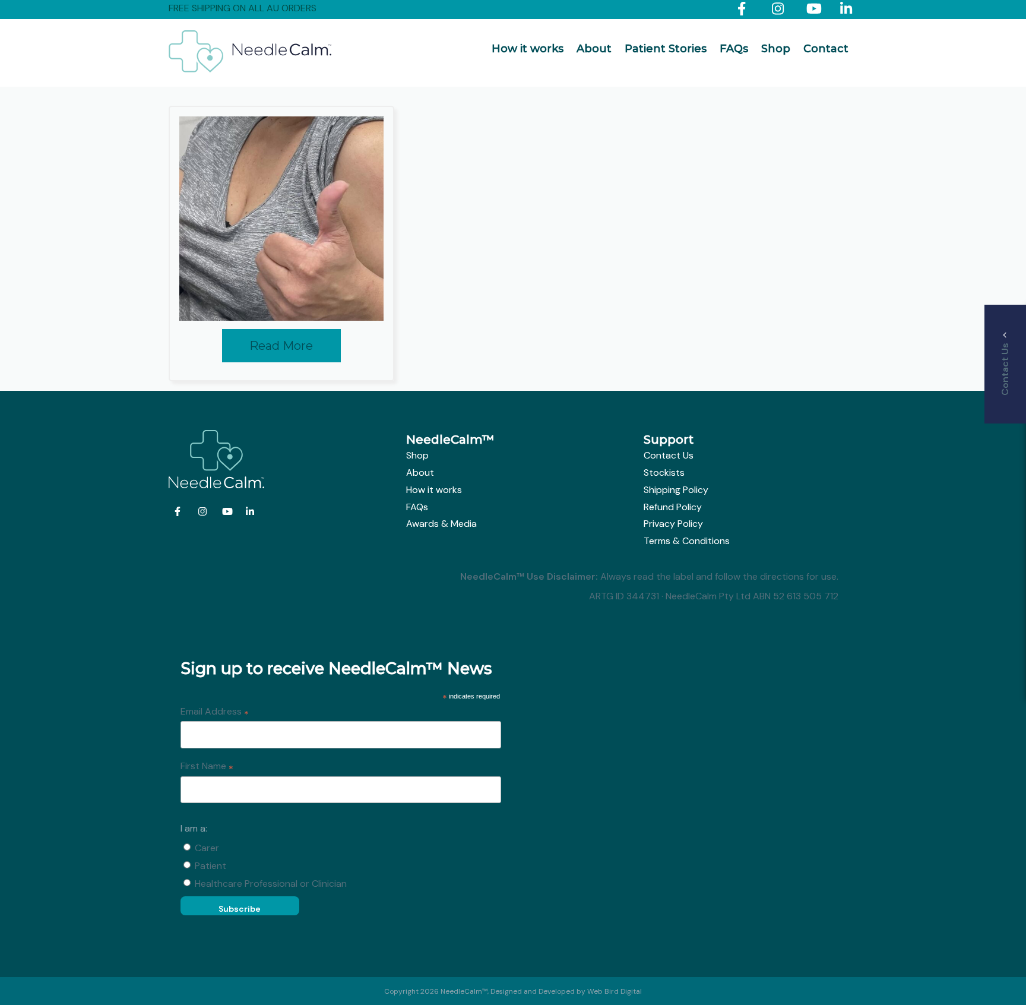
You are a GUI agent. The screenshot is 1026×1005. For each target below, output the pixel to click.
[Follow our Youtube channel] (815, 11)
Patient (210, 865)
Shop (775, 48)
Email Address (214, 712)
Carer (207, 848)
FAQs (734, 48)
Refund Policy (673, 507)
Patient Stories (666, 48)
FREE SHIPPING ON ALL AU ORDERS (242, 8)
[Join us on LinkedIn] (848, 11)
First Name (206, 767)
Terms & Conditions (687, 541)
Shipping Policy (676, 489)
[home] (250, 69)
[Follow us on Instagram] (780, 11)
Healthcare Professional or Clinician (271, 883)
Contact (825, 48)
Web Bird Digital (614, 991)
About (594, 48)
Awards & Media (441, 523)
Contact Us (669, 455)
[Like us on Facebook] (746, 11)
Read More (281, 346)
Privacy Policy (673, 523)
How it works (527, 48)
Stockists (664, 472)
